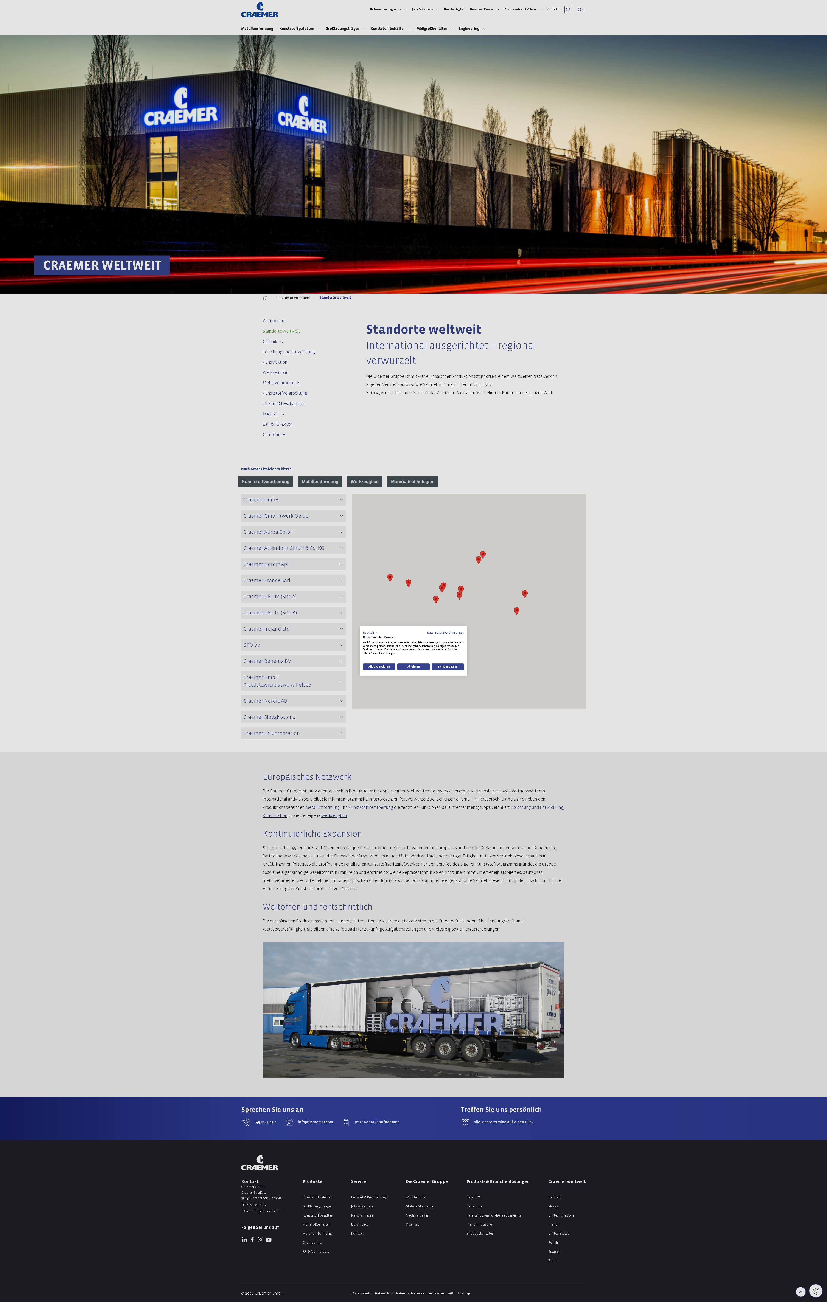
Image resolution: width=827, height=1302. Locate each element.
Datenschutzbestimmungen (445, 632)
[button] (371, 632)
